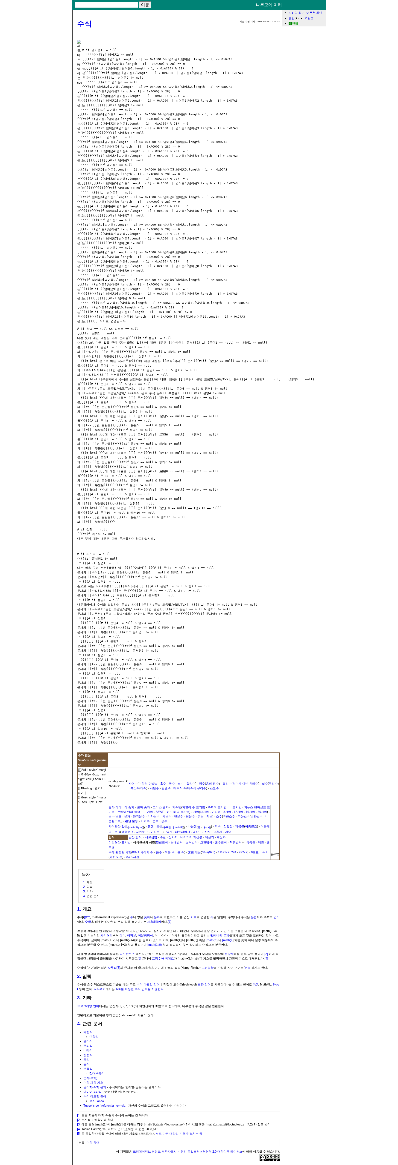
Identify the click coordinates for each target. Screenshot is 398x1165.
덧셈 (124, 826)
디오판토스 (127, 954)
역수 (218, 826)
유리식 (87, 1041)
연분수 (190, 816)
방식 (138, 837)
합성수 (190, 783)
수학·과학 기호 (93, 1082)
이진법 (216, 812)
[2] (266, 954)
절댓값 (227, 826)
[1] (169, 921)
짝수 (172, 783)
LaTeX (100, 1101)
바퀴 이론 (115, 857)
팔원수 (166, 788)
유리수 (226, 783)
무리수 (273, 783)
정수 (202, 783)
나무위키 (100, 989)
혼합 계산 (194, 852)
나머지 (206, 827)
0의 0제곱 (132, 857)
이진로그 (157, 832)
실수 (265, 783)
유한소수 (229, 816)
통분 (201, 816)
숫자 (111, 807)
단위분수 (139, 816)
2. (79, 976)
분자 (127, 816)
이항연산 (114, 842)
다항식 (87, 1032)
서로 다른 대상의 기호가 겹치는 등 (179, 1133)
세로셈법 (151, 837)
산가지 (173, 837)
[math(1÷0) (154, 944)
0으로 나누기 (260, 852)
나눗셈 (192, 826)
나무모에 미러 (269, 5)
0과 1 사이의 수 (142, 852)
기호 (193, 917)
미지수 (145, 821)
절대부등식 (96, 1073)
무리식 (87, 1046)
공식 (86, 1059)
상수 (164, 821)
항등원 (250, 842)
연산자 (206, 832)
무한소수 (244, 816)
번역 (248, 967)
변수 (155, 821)
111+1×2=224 (227, 852)
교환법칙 (206, 842)
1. (79, 908)
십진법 (204, 812)
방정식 (87, 1055)
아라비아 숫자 (124, 807)
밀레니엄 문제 (219, 935)
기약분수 (154, 816)
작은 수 (170, 852)
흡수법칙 (221, 842)
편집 (295, 23)
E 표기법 (235, 807)
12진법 (238, 812)
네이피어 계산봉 (191, 837)
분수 (111, 816)
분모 (118, 816)
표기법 (125, 842)
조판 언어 (204, 984)
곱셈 (159, 826)
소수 (181, 783)
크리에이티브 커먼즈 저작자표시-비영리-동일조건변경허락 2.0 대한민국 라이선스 (187, 1151)
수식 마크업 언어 (148, 984)
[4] (266, 958)
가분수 (166, 816)
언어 (277, 917)
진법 (196, 812)
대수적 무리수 (196, 788)
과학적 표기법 (217, 807)
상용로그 (127, 832)
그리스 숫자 (161, 807)
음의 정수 (212, 783)
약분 (209, 816)
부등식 (87, 1069)
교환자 (217, 832)
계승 (228, 832)
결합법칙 (162, 842)
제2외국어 (154, 921)
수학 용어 (92, 1142)
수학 (88, 921)
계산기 (209, 837)
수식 (84, 24)
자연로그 (142, 832)
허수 (143, 788)
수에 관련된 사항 (119, 852)
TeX (255, 984)
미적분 (131, 935)
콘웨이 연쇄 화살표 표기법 (135, 812)
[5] (118, 967)
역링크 (308, 18)
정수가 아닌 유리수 (245, 783)
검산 (196, 832)
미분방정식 (145, 935)
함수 (122, 935)
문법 (254, 917)
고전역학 (208, 967)
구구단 (167, 827)
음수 (159, 852)
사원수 (154, 788)
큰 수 (180, 852)
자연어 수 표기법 (193, 807)
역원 (261, 842)
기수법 (176, 807)
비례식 (87, 1050)
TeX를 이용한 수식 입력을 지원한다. (140, 989)
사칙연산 (114, 826)
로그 (117, 832)
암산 (132, 837)
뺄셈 (151, 826)
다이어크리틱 (92, 1092)
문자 (157, 917)
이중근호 (251, 826)
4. (79, 1023)
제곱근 (239, 826)
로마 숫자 (143, 807)
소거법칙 (191, 842)
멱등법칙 (236, 842)
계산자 (221, 837)
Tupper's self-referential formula (104, 1105)
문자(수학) (90, 1078)
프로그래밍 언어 (88, 1006)
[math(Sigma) (135, 827)
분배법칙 (177, 842)
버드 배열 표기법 (178, 812)
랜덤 (292, 18)
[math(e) (227, 940)
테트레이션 (182, 832)
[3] (139, 958)
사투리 (112, 967)
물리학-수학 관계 (94, 1087)
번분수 (178, 816)
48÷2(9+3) (208, 852)
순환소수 (257, 816)
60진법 (262, 812)
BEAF (160, 812)
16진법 (250, 812)
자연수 (133, 783)
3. (79, 997)
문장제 (229, 954)
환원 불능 (131, 821)
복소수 (134, 788)
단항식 (93, 1036)
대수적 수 (179, 788)
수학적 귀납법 (147, 783)
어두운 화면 (314, 12)
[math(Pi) (178, 827)
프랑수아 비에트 (163, 958)
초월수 (214, 788)
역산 (169, 832)
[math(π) (211, 940)
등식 (86, 1064)
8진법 (227, 812)
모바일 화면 (296, 12)
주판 (163, 837)
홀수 (163, 783)
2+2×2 (243, 852)
